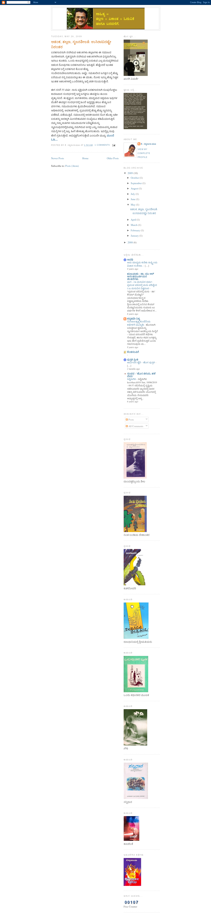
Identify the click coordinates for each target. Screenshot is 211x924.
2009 (131, 173)
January (135, 235)
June (133, 199)
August (135, 188)
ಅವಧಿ (130, 259)
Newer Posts (57, 158)
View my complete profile (144, 153)
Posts (131, 419)
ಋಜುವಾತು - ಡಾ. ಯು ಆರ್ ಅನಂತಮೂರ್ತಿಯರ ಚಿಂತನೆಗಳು (140, 276)
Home (85, 158)
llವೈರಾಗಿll (131, 379)
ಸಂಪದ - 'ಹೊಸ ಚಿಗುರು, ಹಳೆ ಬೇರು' (141, 375)
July (133, 193)
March (134, 225)
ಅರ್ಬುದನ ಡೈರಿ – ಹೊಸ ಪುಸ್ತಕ (141, 362)
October (135, 177)
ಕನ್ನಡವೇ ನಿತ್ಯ (133, 318)
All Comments (135, 426)
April (134, 219)
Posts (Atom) (72, 165)
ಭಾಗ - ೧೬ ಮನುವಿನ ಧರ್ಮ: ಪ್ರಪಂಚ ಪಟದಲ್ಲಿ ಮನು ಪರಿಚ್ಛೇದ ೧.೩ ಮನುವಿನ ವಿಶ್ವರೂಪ (142, 285)
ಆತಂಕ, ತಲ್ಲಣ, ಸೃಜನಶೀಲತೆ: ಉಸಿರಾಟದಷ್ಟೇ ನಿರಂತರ (81, 44)
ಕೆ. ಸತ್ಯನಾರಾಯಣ (148, 144)
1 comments (102, 145)
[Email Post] (113, 145)
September (136, 183)
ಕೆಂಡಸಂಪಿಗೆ (133, 352)
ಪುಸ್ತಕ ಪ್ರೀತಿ (132, 359)
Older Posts (113, 158)
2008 (131, 242)
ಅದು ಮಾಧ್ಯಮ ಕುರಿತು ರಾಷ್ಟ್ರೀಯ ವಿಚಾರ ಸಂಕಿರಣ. (142, 264)
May (133, 204)
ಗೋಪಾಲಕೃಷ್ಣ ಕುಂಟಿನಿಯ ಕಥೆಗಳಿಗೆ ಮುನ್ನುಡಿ (139, 323)
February (136, 230)
